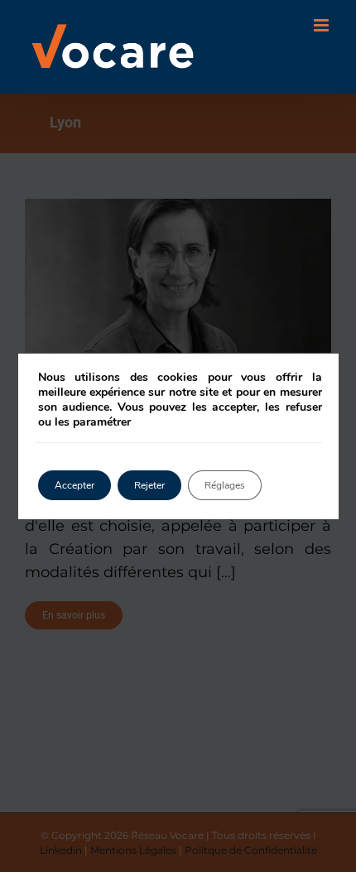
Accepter (74, 485)
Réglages (224, 485)
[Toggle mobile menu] (322, 25)
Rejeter (149, 485)
